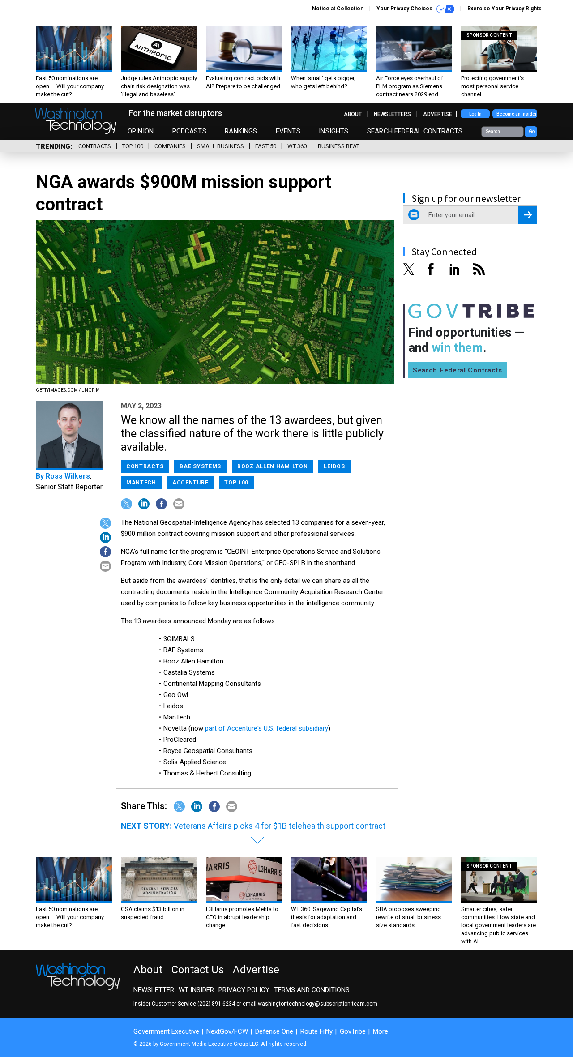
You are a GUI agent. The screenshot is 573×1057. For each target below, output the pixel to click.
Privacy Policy (243, 990)
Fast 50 (265, 146)
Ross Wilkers (68, 476)
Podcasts (189, 131)
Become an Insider (516, 113)
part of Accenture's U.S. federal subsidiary (266, 728)
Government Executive (166, 1031)
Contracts (94, 146)
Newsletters (392, 114)
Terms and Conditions (312, 990)
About (353, 114)
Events (288, 131)
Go (532, 131)
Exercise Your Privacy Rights (504, 8)
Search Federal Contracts (415, 131)
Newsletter (153, 990)
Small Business (220, 146)
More (380, 1031)
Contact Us (197, 969)
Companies (170, 146)
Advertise (437, 114)
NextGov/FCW (227, 1031)
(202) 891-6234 (216, 1004)
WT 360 (297, 146)
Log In (475, 113)
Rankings (241, 131)
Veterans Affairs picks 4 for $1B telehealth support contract (279, 825)
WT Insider (196, 990)
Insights (333, 131)
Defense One (274, 1031)
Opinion (141, 131)
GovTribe (353, 1031)
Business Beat (338, 146)
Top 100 (132, 146)
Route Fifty (316, 1031)
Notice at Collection (337, 8)
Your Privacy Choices (405, 8)
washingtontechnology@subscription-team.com (317, 1004)
